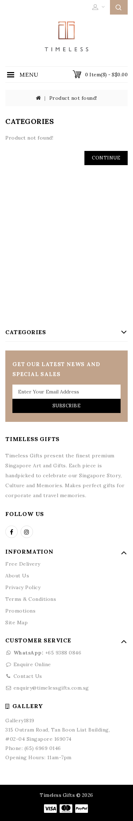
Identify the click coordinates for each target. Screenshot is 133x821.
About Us (17, 575)
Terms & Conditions (30, 599)
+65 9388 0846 (47, 652)
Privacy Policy (22, 587)
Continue (106, 158)
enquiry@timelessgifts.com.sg (51, 688)
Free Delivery (22, 564)
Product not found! (73, 98)
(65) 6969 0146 (42, 748)
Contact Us (27, 676)
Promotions (20, 611)
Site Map (16, 622)
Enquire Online (32, 664)
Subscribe (66, 406)
